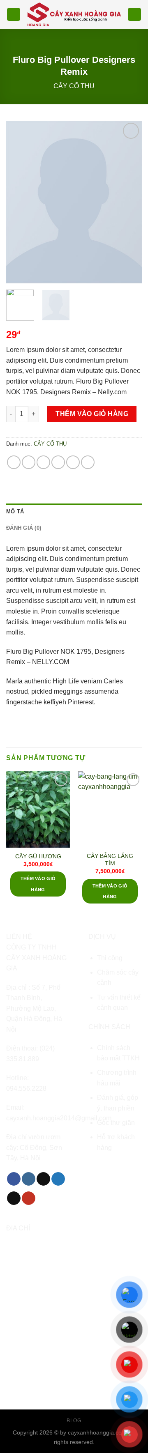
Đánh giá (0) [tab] (23, 528)
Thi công (110, 957)
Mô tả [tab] (15, 511)
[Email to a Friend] (58, 462)
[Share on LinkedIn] (88, 462)
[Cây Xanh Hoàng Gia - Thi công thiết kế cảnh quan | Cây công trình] (74, 14)
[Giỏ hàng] (134, 14)
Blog (74, 1420)
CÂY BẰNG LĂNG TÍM (110, 860)
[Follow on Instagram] (28, 1179)
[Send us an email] (14, 1198)
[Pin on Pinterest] (73, 462)
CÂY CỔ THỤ (74, 86)
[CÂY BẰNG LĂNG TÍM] (110, 809)
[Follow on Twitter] (58, 1179)
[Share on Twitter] (43, 462)
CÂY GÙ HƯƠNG (38, 856)
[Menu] (13, 14)
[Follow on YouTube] (28, 1198)
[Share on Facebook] (28, 462)
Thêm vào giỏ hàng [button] (38, 884)
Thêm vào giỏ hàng (92, 413)
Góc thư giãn (116, 1122)
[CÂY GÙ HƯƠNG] (38, 809)
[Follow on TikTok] (43, 1179)
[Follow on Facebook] (14, 1179)
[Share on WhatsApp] (14, 462)
